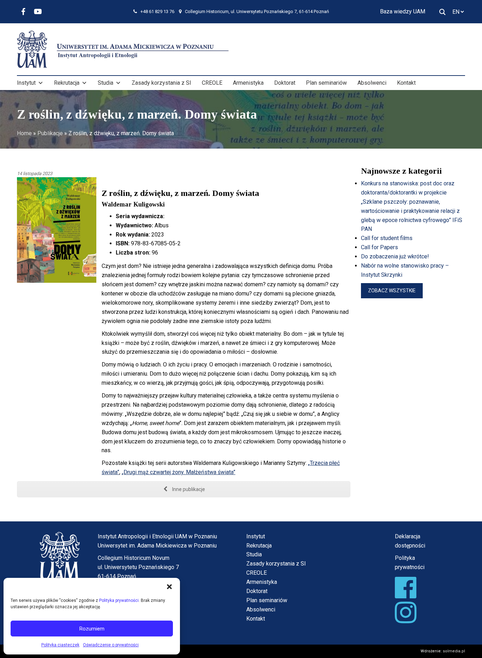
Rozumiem (91, 629)
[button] (169, 586)
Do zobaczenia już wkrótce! (395, 256)
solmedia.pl (454, 651)
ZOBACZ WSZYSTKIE (392, 290)
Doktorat (284, 82)
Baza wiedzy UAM (402, 11)
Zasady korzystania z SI (161, 82)
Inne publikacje (188, 489)
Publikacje (50, 133)
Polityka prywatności (119, 600)
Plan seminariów (326, 82)
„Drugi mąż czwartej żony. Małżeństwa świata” (178, 472)
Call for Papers (379, 247)
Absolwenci (371, 82)
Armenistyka (248, 82)
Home (24, 133)
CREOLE (212, 82)
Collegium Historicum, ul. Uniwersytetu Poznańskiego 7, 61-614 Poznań (257, 11)
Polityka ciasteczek (60, 644)
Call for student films (386, 238)
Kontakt (406, 82)
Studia (105, 82)
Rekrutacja (66, 82)
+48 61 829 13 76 (157, 11)
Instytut (26, 82)
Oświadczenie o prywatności (111, 644)
